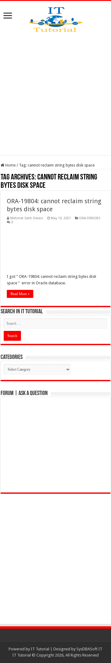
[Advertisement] (55, 93)
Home (10, 165)
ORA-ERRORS (89, 218)
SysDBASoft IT (89, 649)
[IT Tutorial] (55, 18)
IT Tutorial (40, 649)
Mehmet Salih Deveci (26, 218)
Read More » (20, 294)
